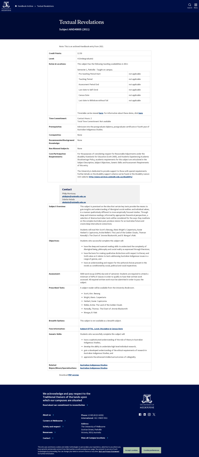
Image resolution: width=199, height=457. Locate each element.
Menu (196, 8)
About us (47, 415)
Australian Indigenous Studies (93, 365)
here (101, 113)
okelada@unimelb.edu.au (74, 202)
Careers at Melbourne (53, 420)
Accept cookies (131, 450)
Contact (46, 438)
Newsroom (48, 432)
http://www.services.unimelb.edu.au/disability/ (110, 176)
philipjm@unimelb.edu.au (74, 196)
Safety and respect (51, 426)
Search (189, 8)
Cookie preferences (151, 450)
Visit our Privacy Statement (109, 451)
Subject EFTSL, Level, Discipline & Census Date (101, 328)
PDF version (73, 375)
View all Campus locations (93, 438)
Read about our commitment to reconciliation (64, 405)
